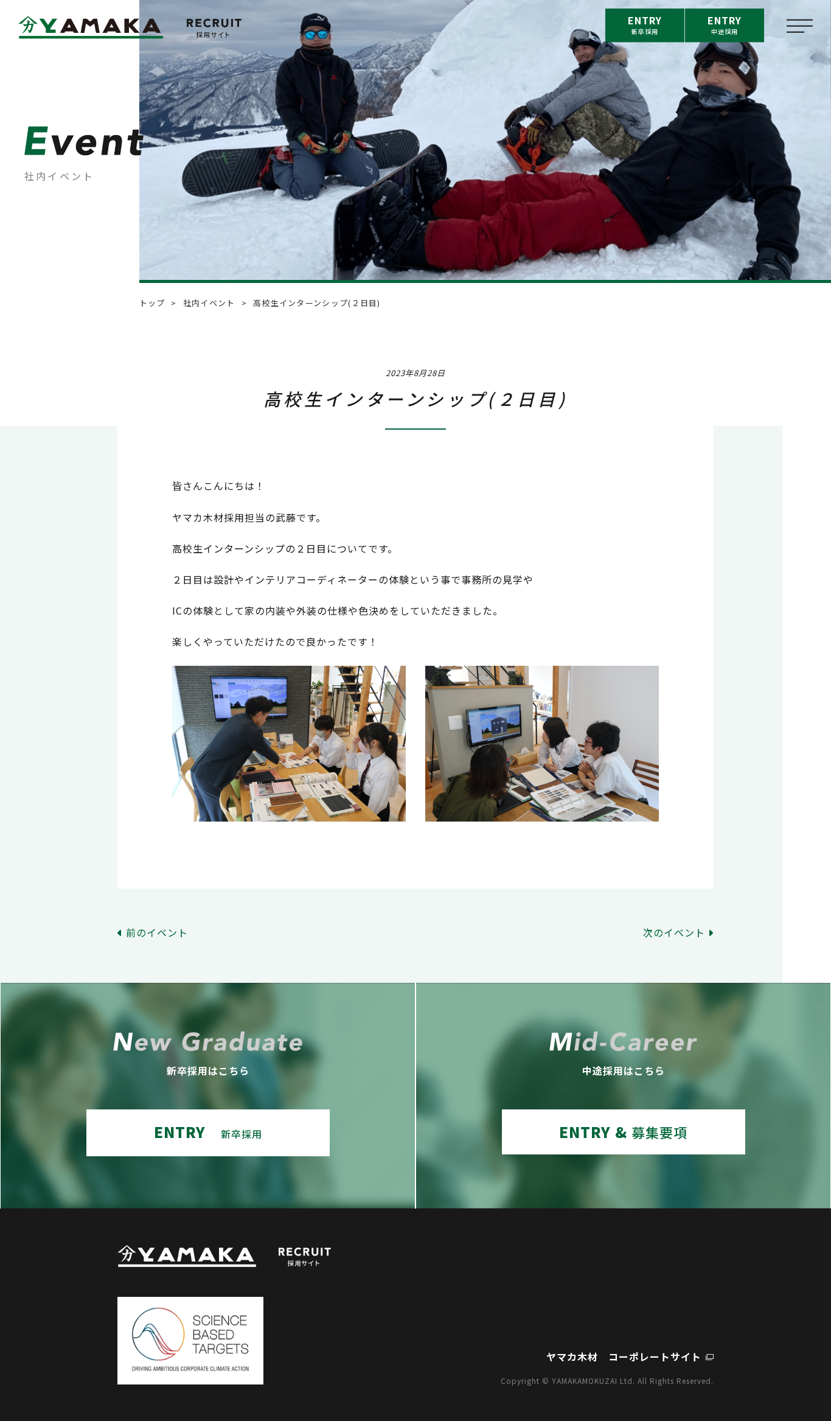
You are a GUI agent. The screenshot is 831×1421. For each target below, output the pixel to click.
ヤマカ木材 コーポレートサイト (623, 1356)
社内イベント (209, 303)
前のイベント (157, 932)
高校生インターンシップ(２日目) (317, 303)
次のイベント (674, 932)
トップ (152, 303)
